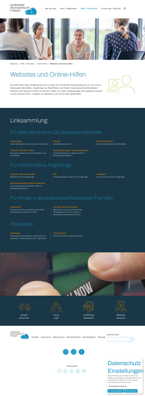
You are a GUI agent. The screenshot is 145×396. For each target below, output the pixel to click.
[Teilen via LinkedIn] (71, 371)
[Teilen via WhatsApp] (78, 371)
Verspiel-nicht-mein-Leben (22, 174)
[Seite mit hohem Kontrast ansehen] (125, 6)
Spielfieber (15, 233)
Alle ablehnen (131, 391)
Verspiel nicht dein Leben (22, 150)
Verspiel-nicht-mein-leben (65, 207)
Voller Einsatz (59, 233)
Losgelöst (101, 174)
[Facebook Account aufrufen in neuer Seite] (80, 353)
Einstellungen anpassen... (118, 386)
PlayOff (56, 141)
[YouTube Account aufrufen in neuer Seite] (72, 353)
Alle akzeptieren (116, 391)
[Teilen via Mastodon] (65, 371)
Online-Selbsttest (104, 141)
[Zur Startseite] (23, 10)
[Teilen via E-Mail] (84, 371)
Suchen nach (113, 335)
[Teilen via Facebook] (59, 371)
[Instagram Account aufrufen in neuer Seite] (65, 353)
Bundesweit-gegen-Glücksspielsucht (70, 150)
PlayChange (16, 141)
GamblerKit (15, 207)
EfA (55, 174)
